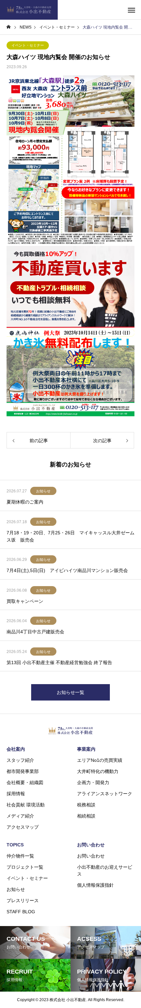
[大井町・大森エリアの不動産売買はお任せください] (29, 10)
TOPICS (15, 844)
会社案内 (16, 749)
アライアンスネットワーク (104, 793)
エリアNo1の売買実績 (99, 760)
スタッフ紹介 (20, 760)
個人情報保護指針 (95, 885)
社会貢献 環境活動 (26, 804)
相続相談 (86, 816)
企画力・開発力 (93, 782)
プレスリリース (23, 900)
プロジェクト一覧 (25, 867)
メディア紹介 (20, 816)
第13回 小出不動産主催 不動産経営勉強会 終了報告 (59, 662)
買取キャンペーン (25, 601)
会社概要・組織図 (25, 782)
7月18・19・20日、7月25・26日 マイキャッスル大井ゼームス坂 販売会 (70, 536)
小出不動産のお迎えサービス (104, 870)
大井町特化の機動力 (97, 771)
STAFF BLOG (21, 911)
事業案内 (86, 749)
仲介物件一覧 (20, 856)
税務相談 (86, 804)
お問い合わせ (91, 844)
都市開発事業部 (23, 771)
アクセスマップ (23, 827)
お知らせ (43, 491)
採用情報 (16, 793)
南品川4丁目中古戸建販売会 (35, 631)
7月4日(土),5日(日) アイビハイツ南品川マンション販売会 (67, 570)
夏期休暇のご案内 (25, 501)
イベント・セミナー (27, 45)
